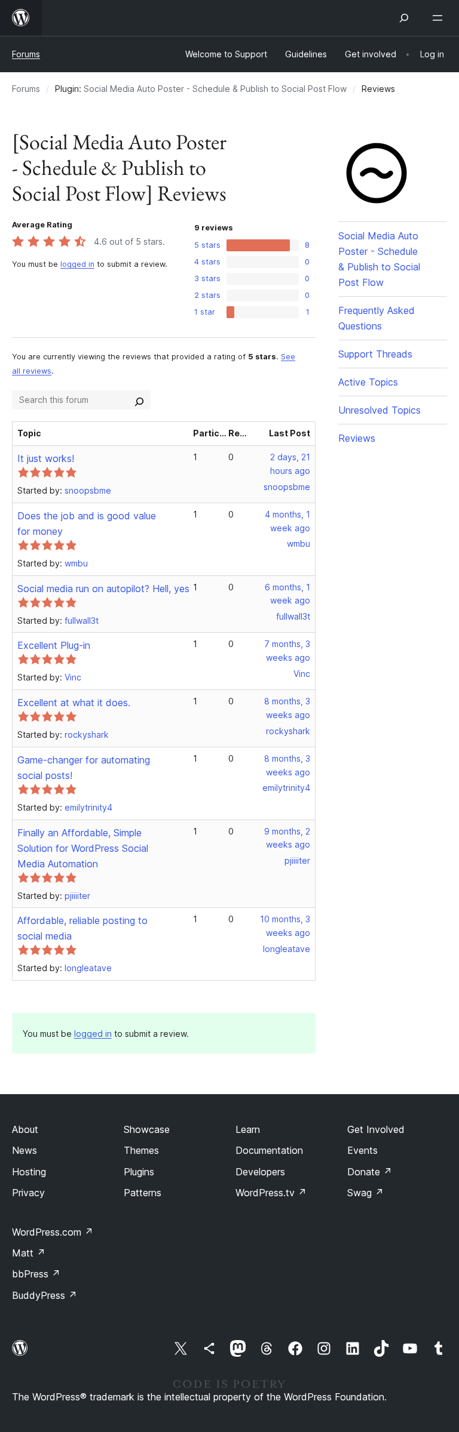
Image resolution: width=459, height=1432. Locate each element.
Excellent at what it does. (73, 703)
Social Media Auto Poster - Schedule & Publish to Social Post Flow (215, 89)
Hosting (29, 1172)
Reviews (356, 438)
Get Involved (376, 1129)
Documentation (269, 1150)
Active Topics (368, 382)
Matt (28, 1253)
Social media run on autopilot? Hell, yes (103, 589)
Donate (369, 1172)
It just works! (45, 458)
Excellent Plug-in (53, 645)
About (25, 1129)
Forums (26, 54)
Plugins (139, 1172)
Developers (260, 1172)
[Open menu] (440, 18)
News (24, 1150)
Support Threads (375, 354)
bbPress (36, 1274)
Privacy (28, 1193)
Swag (365, 1193)
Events (362, 1150)
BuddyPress (44, 1295)
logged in (77, 264)
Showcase (147, 1129)
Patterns (142, 1193)
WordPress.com (52, 1232)
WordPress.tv (271, 1193)
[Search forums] (139, 399)
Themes (141, 1150)
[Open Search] (404, 18)
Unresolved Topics (379, 410)
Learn (247, 1129)
